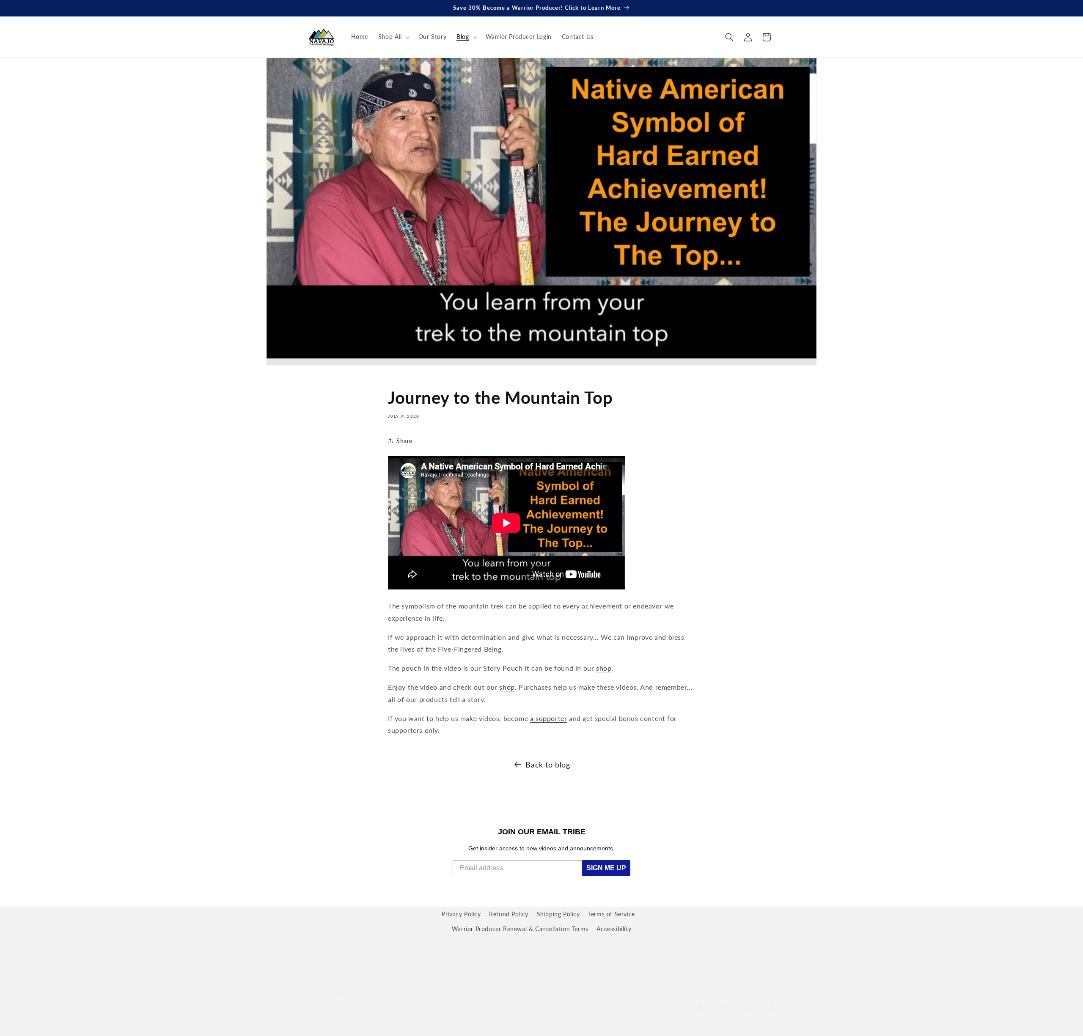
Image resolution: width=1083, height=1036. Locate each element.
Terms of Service (611, 914)
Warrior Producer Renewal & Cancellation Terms (520, 928)
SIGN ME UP (606, 868)
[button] (393, 37)
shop (603, 668)
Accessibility (613, 928)
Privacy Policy (461, 914)
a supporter (548, 718)
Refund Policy (508, 914)
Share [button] (404, 440)
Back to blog (547, 764)
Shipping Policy (558, 914)
